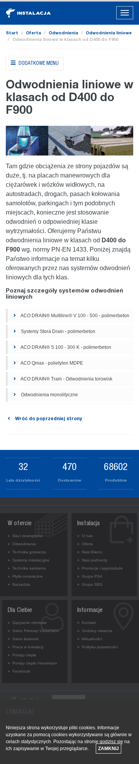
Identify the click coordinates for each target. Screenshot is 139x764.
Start (12, 33)
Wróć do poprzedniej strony (48, 419)
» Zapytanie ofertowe (27, 622)
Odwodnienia (63, 33)
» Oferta (85, 544)
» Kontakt (86, 622)
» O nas (85, 536)
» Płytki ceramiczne (25, 576)
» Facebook (19, 671)
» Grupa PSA (89, 576)
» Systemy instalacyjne (28, 560)
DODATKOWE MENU (38, 63)
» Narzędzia (19, 584)
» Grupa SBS (89, 584)
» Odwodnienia (22, 544)
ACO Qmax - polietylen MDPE (51, 363)
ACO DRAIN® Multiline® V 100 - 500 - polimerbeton (74, 315)
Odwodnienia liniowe (109, 33)
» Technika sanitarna (27, 568)
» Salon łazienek (23, 639)
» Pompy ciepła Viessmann (32, 663)
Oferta (33, 33)
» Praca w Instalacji (25, 647)
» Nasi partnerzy (92, 560)
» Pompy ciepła (22, 655)
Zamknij (108, 748)
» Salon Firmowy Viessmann (33, 631)
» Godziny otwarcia (94, 631)
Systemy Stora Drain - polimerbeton (57, 331)
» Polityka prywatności (97, 647)
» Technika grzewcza (27, 552)
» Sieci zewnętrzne (25, 536)
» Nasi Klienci (89, 552)
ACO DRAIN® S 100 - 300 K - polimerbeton (65, 347)
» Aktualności (89, 639)
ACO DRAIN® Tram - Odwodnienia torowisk (66, 379)
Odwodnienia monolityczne (49, 394)
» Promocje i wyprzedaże (100, 568)
